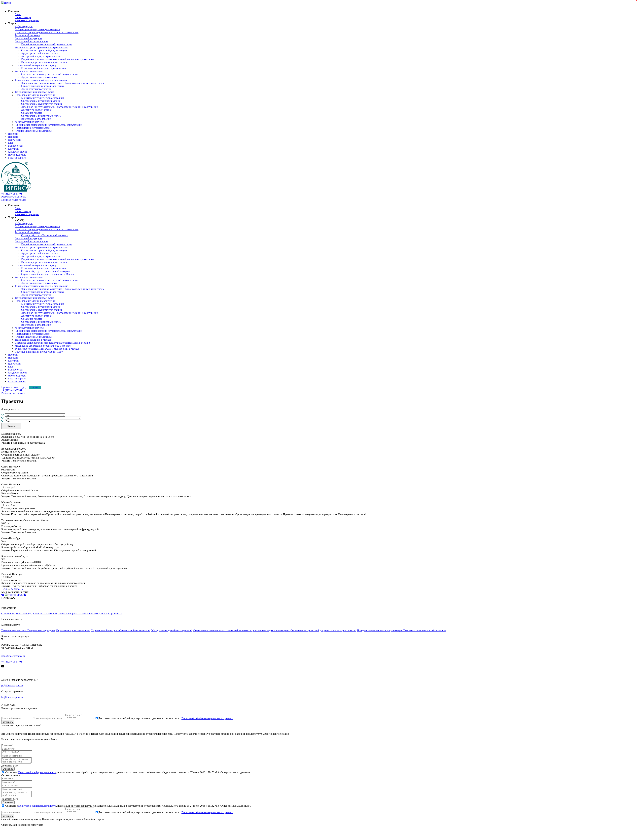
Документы (14, 139)
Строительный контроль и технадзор (35, 65)
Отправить (8, 769)
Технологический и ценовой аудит (34, 92)
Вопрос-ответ (15, 145)
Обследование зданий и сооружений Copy (39, 351)
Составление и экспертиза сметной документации (49, 74)
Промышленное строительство (32, 127)
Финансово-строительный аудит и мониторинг (41, 80)
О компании (8, 613)
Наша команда (23, 17)
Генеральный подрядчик (28, 38)
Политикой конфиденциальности (37, 772)
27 (12, 589)
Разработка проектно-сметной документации (46, 44)
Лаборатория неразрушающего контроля (37, 29)
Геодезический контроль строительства (43, 68)
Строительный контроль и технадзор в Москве (47, 274)
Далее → (19, 589)
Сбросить (11, 426)
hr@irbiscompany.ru (12, 697)
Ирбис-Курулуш (17, 154)
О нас (18, 14)
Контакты (13, 148)
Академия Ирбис (17, 151)
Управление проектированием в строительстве (41, 47)
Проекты (13, 133)
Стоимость (35, 387)
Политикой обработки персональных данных (207, 718)
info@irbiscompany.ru (13, 656)
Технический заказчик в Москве (33, 339)
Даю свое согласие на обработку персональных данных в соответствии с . (166, 718)
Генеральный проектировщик (31, 41)
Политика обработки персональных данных (82, 613)
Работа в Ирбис (17, 157)
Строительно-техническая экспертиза (42, 86)
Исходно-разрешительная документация (44, 62)
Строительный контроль (105, 630)
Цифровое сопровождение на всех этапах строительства (46, 32)
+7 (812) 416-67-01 (11, 661)
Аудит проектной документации (39, 53)
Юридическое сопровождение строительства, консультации (48, 124)
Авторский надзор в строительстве (41, 56)
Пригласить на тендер (13, 199)
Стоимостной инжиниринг (134, 630)
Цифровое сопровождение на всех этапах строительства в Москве (52, 342)
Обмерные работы (31, 112)
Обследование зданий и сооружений (35, 95)
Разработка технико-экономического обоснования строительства (58, 59)
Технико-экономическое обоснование (424, 630)
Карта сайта (115, 613)
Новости (13, 136)
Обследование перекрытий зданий (41, 100)
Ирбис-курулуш (24, 26)
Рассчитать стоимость (13, 196)
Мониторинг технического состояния (42, 98)
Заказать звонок (17, 381)
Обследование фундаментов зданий (41, 103)
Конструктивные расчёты (29, 121)
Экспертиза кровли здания (36, 109)
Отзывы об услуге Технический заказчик (44, 235)
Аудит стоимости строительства (39, 77)
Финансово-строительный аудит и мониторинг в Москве (47, 348)
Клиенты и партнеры (27, 20)
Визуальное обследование (36, 118)
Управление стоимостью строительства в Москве (43, 345)
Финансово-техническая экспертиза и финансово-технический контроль (62, 83)
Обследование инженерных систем (41, 115)
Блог (10, 142)
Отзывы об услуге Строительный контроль (45, 271)
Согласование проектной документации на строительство (323, 630)
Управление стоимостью (28, 71)
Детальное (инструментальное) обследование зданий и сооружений (59, 106)
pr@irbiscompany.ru (12, 685)
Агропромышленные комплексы (33, 130)
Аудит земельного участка (36, 89)
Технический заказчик (27, 35)
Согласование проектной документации (44, 50)
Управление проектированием (73, 630)
